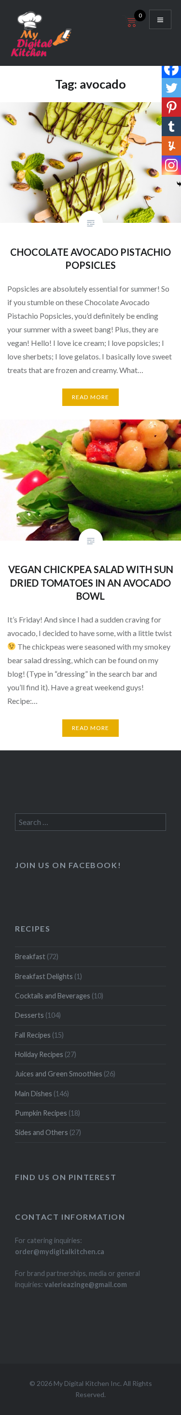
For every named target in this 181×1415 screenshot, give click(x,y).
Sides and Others (41, 1132)
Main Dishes (33, 1093)
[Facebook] (171, 68)
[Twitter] (171, 87)
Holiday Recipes (39, 1054)
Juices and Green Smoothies (58, 1074)
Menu (160, 19)
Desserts (29, 1015)
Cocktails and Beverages (52, 996)
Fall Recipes (33, 1035)
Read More (91, 397)
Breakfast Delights (44, 976)
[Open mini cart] (131, 26)
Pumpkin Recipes (41, 1113)
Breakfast (30, 956)
